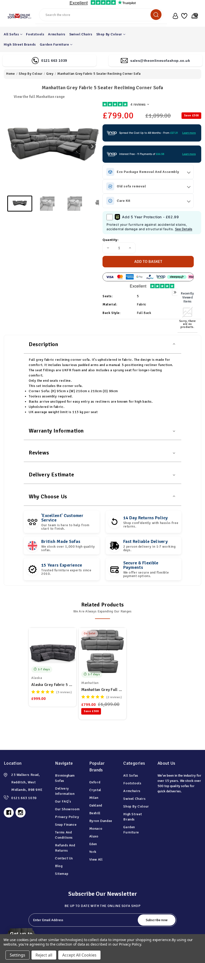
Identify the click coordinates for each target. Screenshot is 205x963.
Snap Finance (65, 824)
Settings (17, 955)
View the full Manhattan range (39, 96)
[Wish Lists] (183, 16)
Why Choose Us (48, 496)
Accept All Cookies (79, 955)
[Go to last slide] (83, 654)
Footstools (35, 34)
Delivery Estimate (51, 474)
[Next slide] (92, 146)
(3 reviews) (64, 692)
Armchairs (56, 34)
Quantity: (110, 240)
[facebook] (9, 812)
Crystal (95, 790)
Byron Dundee (100, 821)
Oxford (94, 782)
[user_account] (174, 16)
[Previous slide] (14, 146)
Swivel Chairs (80, 34)
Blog (58, 866)
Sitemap (61, 874)
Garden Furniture (54, 44)
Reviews (39, 452)
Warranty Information (56, 430)
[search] (156, 14)
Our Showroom (67, 809)
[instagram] (21, 812)
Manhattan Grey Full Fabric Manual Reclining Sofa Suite (102, 689)
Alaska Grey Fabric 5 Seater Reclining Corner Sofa (52, 684)
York (92, 852)
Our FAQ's (63, 801)
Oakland (95, 805)
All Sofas (11, 34)
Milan (93, 798)
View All (96, 859)
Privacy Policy (67, 817)
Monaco (95, 828)
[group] (19, 204)
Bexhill (94, 813)
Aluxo (93, 836)
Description (43, 344)
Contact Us (64, 858)
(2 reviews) (114, 697)
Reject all (44, 955)
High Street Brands (20, 44)
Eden (93, 844)
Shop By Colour (109, 34)
